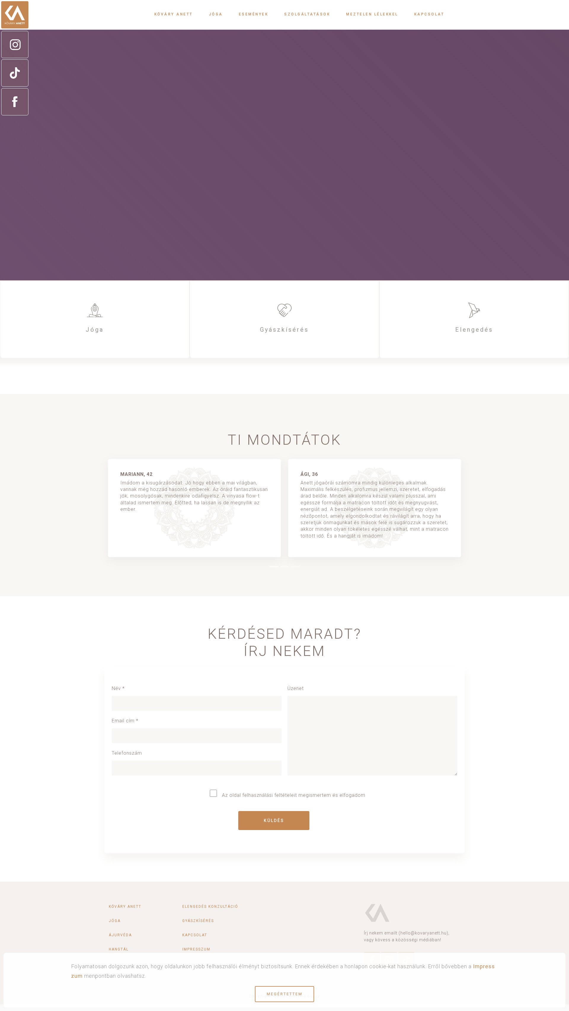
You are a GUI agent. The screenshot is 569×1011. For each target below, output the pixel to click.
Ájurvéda (120, 935)
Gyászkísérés (284, 329)
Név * (118, 688)
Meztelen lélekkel (372, 14)
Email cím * (125, 721)
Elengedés (474, 329)
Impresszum (196, 949)
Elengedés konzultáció (210, 907)
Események (253, 14)
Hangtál (119, 949)
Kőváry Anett (173, 14)
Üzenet (295, 688)
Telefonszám (127, 753)
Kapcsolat (429, 14)
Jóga (216, 14)
